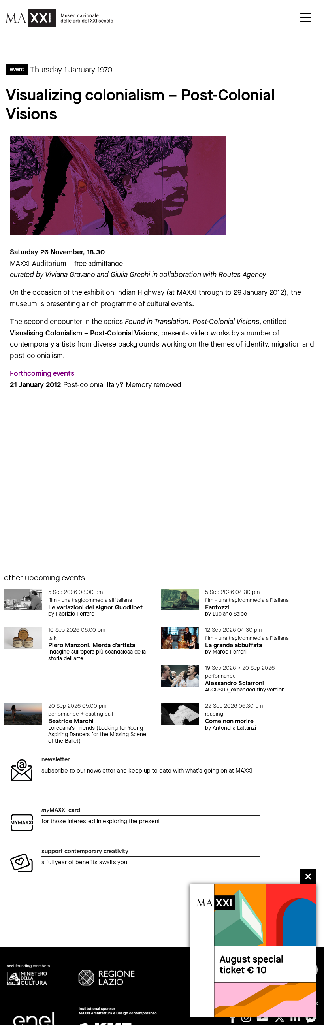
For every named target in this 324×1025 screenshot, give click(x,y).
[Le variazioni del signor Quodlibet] (23, 599)
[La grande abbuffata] (180, 637)
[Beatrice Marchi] (23, 713)
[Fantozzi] (180, 599)
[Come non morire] (180, 713)
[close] (308, 876)
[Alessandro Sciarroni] (180, 675)
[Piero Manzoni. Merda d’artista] (23, 637)
